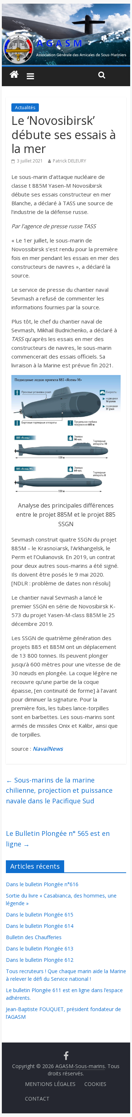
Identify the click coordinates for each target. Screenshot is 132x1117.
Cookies (95, 1083)
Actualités (25, 107)
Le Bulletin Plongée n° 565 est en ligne (58, 838)
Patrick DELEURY (69, 161)
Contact (37, 1098)
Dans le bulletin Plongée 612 (39, 959)
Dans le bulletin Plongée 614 (39, 925)
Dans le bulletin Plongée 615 (39, 914)
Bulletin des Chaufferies (34, 937)
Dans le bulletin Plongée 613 (39, 948)
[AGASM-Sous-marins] (66, 8)
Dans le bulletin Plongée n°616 (42, 884)
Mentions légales (50, 1083)
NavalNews (48, 748)
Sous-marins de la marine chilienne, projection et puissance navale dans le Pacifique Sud (59, 791)
